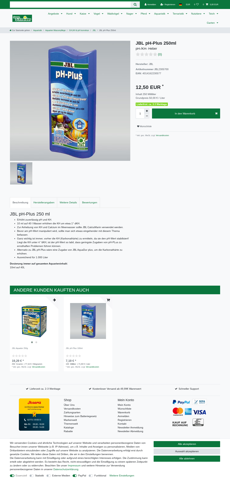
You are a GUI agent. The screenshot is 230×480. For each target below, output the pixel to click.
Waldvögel (113, 13)
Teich (212, 13)
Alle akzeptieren (187, 444)
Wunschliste (145, 126)
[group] (34, 321)
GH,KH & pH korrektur (79, 30)
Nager (130, 13)
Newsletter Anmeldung (130, 427)
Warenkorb (124, 412)
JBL (94, 30)
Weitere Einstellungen (121, 475)
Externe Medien (61, 475)
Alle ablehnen (187, 458)
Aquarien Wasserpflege (55, 30)
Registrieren (125, 419)
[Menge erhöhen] (146, 111)
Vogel (97, 13)
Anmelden (123, 416)
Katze (83, 13)
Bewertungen (89, 202)
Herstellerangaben (43, 202)
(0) (160, 54)
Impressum (74, 465)
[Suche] (135, 4)
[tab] (20, 202)
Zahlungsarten (72, 412)
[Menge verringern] (146, 116)
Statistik (39, 475)
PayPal (82, 475)
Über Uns (69, 404)
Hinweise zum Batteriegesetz (80, 416)
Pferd (144, 13)
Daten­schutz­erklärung (65, 469)
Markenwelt (70, 419)
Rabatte (68, 431)
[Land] (180, 4)
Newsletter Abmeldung (130, 431)
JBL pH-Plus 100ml (74, 348)
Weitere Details (68, 202)
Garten (211, 22)
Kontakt (122, 423)
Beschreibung (20, 202)
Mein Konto (124, 404)
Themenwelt (71, 423)
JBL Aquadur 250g (20, 348)
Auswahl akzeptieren (187, 451)
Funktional (100, 475)
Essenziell (21, 475)
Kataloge (69, 427)
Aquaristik (160, 13)
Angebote (54, 13)
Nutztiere (196, 13)
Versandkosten (162, 135)
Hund (69, 13)
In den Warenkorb (185, 113)
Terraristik (179, 13)
